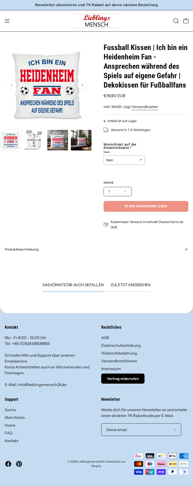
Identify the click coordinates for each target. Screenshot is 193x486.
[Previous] (11, 85)
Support (11, 399)
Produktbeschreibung (22, 249)
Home (10, 425)
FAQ (8, 433)
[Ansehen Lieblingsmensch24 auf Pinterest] (19, 463)
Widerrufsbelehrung (119, 353)
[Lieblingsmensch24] (96, 21)
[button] (175, 21)
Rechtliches (111, 327)
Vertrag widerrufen (123, 378)
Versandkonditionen (119, 361)
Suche (10, 409)
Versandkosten (144, 106)
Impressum (111, 368)
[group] (96, 5)
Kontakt (12, 440)
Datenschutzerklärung (121, 345)
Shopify (96, 466)
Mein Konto (15, 417)
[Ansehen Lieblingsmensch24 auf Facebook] (8, 463)
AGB (105, 337)
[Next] (82, 85)
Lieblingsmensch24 (90, 461)
